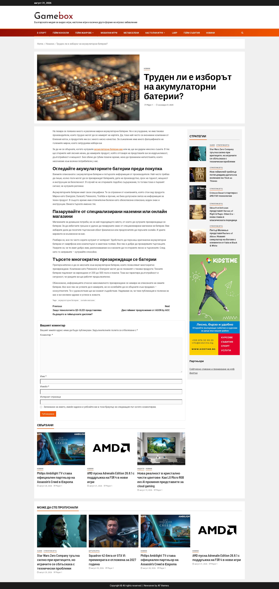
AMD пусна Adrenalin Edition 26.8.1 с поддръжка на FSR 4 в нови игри (110, 477)
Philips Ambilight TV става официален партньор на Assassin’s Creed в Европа (56, 477)
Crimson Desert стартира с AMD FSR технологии (224, 194)
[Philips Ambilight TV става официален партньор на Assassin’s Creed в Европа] (61, 448)
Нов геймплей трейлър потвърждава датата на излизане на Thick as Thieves (223, 176)
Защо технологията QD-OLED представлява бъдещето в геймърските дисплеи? (77, 310)
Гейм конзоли (61, 33)
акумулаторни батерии (68, 300)
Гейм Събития (192, 33)
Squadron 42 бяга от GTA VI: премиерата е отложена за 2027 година (112, 560)
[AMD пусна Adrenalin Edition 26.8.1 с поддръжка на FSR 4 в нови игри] (111, 448)
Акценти (140, 468)
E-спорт (41, 33)
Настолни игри (154, 33)
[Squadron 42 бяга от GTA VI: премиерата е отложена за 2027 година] (113, 531)
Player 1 (150, 105)
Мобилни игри (109, 33)
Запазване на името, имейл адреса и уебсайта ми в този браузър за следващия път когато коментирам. (100, 407)
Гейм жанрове (83, 33)
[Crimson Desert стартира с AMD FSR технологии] (197, 192)
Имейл (44, 386)
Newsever (149, 585)
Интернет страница (50, 396)
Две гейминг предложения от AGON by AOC (145, 308)
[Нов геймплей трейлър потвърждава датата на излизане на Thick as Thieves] (197, 174)
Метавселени (131, 33)
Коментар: (46, 335)
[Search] (242, 33)
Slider (212, 145)
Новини (210, 33)
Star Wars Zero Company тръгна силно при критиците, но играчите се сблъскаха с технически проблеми (223, 155)
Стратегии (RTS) (222, 145)
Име (43, 376)
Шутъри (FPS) (94, 551)
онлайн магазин (88, 300)
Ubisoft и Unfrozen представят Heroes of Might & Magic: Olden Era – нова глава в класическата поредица (223, 213)
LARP (174, 33)
